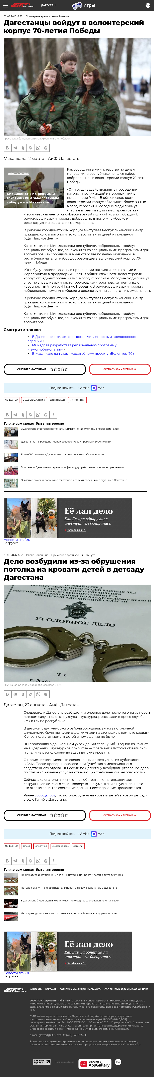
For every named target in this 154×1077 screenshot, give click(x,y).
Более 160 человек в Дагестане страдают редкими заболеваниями (62, 454)
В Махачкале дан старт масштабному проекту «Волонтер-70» (83, 354)
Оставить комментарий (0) (120, 369)
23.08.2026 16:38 (13, 555)
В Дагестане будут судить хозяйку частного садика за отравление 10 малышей (70, 900)
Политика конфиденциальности (80, 989)
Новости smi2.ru (17, 540)
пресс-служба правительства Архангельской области (38, 138)
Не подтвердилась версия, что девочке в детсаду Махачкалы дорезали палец (69, 913)
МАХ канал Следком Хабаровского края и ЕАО (33, 684)
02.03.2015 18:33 (13, 16)
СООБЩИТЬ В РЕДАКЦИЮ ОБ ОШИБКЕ (126, 989)
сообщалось (45, 795)
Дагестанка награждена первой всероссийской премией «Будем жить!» (66, 441)
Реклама (50, 989)
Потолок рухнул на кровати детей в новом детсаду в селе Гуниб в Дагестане (69, 887)
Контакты (36, 989)
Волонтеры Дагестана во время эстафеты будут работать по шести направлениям (72, 467)
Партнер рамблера (64, 1062)
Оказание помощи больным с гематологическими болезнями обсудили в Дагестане (74, 480)
